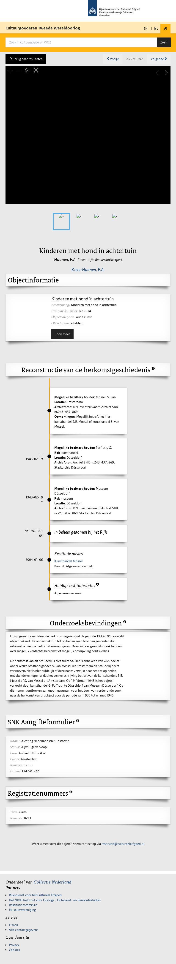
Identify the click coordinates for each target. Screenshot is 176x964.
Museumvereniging (22, 910)
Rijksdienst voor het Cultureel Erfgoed (35, 895)
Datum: (15, 771)
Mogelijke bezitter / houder (74, 397)
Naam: (15, 741)
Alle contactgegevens (23, 930)
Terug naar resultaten (27, 59)
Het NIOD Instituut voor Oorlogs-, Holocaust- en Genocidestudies (55, 900)
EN (146, 28)
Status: (15, 747)
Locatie (59, 402)
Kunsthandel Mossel (68, 561)
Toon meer (62, 334)
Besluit (59, 566)
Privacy (14, 945)
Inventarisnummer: (65, 311)
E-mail (13, 925)
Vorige (114, 59)
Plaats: (15, 759)
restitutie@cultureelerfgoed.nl (123, 844)
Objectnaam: (60, 323)
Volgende (158, 59)
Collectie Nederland (52, 881)
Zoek (163, 42)
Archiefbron (62, 407)
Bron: (14, 753)
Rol (56, 453)
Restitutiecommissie (23, 905)
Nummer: (16, 765)
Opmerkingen (64, 416)
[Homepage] (165, 28)
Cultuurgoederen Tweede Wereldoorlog (43, 28)
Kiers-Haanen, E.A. (88, 269)
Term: (14, 812)
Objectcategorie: (63, 317)
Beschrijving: (60, 305)
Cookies (14, 950)
